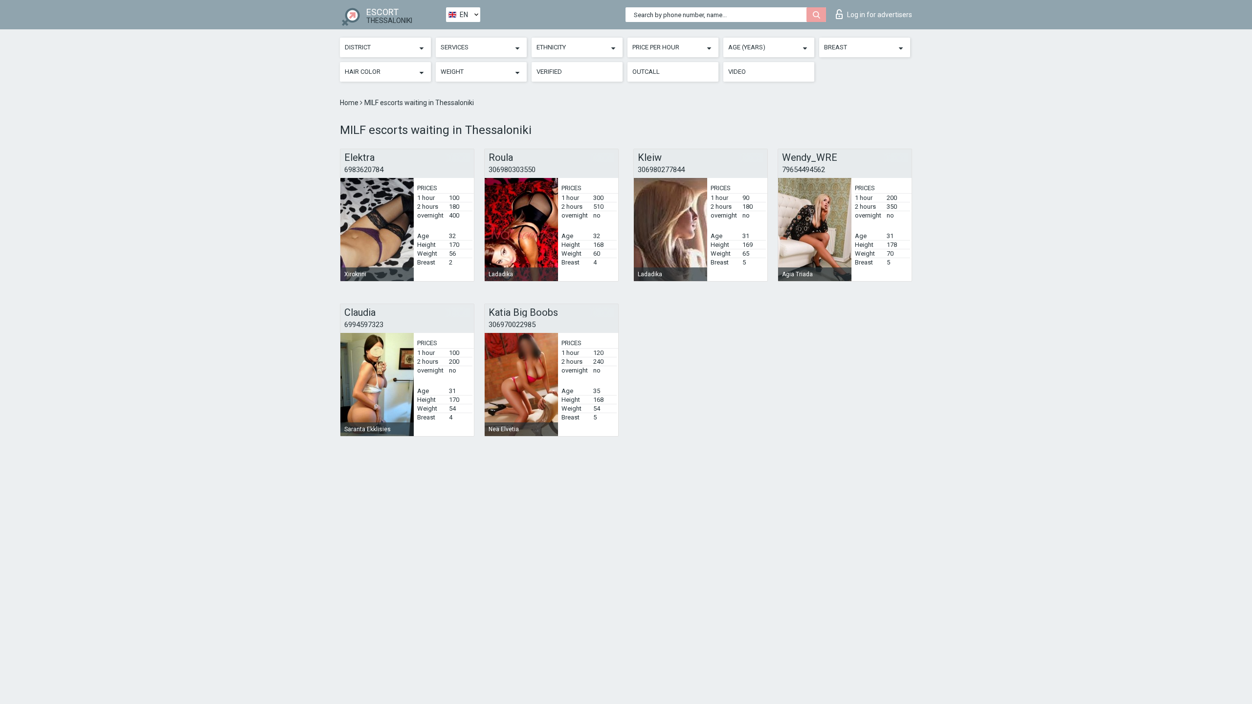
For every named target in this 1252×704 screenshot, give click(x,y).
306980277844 (661, 169)
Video (737, 71)
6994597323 (363, 324)
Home (350, 103)
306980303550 (512, 169)
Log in (879, 15)
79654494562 (803, 169)
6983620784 (363, 169)
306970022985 (512, 324)
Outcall (646, 71)
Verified (549, 71)
